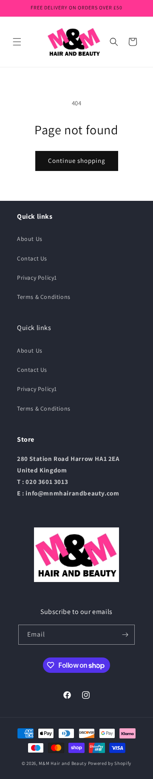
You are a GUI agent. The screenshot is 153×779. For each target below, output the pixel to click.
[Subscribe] (125, 635)
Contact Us (32, 258)
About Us (29, 239)
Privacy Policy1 (37, 277)
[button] (17, 41)
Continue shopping (76, 160)
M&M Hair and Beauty (62, 763)
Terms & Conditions (44, 297)
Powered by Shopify (110, 763)
